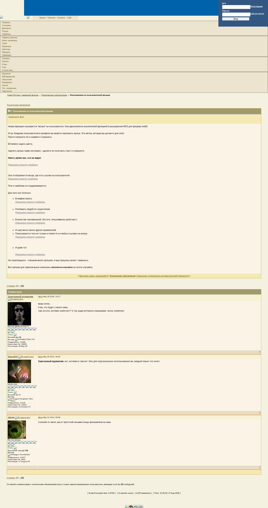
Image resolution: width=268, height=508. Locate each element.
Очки (4, 64)
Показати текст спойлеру (23, 165)
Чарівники (6, 55)
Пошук (5, 31)
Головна (5, 58)
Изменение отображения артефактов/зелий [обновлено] (163, 276)
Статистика (7, 70)
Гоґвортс (61, 18)
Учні (4, 67)
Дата (40, 297)
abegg (11, 417)
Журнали (6, 74)
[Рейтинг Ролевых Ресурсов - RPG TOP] (136, 506)
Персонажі (7, 79)
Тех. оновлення (9, 88)
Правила (6, 22)
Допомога (6, 28)
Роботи (5, 61)
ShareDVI (13, 356)
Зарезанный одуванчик (20, 296)
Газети (5, 85)
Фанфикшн (7, 82)
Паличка (51, 18)
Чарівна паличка (9, 37)
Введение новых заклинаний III (93, 276)
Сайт (69, 18)
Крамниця (6, 46)
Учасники (6, 25)
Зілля (4, 43)
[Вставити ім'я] (15, 299)
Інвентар (6, 49)
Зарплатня (7, 91)
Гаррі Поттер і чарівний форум (22, 95)
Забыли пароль (257, 13)
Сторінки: (11, 286)
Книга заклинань (9, 40)
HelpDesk (6, 34)
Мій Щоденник (8, 76)
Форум (42, 18)
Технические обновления (54, 95)
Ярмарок (6, 52)
